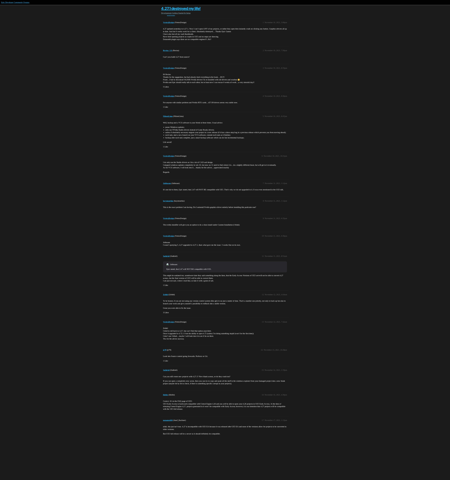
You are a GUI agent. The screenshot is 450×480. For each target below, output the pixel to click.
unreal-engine (171, 15)
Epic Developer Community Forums (15, 2)
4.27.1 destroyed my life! (181, 8)
